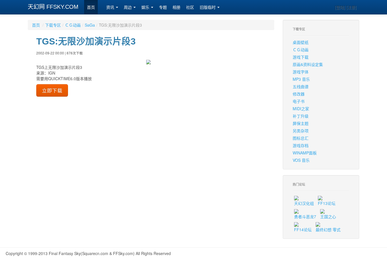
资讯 (110, 7)
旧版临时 (208, 7)
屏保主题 (301, 123)
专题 (163, 7)
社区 (190, 7)
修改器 (299, 94)
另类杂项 (301, 130)
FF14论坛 (303, 229)
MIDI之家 (301, 108)
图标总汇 (301, 138)
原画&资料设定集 (308, 64)
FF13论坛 (326, 203)
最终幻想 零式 (328, 229)
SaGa (90, 25)
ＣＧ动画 (73, 25)
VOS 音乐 (301, 160)
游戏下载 (301, 57)
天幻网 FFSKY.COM (53, 7)
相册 (176, 7)
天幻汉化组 (304, 203)
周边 (128, 7)
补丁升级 (301, 116)
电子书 (299, 101)
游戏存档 (301, 145)
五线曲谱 (301, 86)
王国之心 (328, 216)
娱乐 (145, 7)
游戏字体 (301, 72)
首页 (91, 7)
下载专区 (53, 25)
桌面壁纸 (301, 42)
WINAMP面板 (305, 153)
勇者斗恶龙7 (305, 216)
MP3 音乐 (301, 79)
